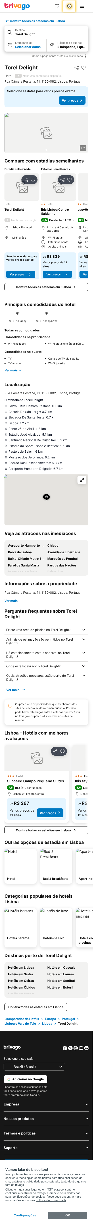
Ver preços (70, 100)
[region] (46, 133)
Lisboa (47, 1023)
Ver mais (11, 370)
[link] (57, 6)
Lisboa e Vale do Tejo (20, 1023)
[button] (46, 32)
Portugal (68, 1019)
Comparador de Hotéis (21, 1019)
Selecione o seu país (18, 1058)
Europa (50, 1019)
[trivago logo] (17, 6)
